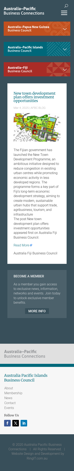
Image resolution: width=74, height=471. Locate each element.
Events (9, 408)
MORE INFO (37, 311)
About (8, 388)
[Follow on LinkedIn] (24, 423)
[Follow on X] (15, 423)
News (8, 398)
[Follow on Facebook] (7, 423)
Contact (10, 403)
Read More (21, 245)
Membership (13, 393)
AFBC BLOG (38, 107)
